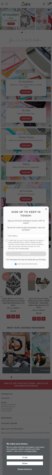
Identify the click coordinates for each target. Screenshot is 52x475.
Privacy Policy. (31, 451)
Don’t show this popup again (27, 264)
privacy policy (24, 248)
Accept (24, 457)
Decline (24, 463)
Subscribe (26, 254)
